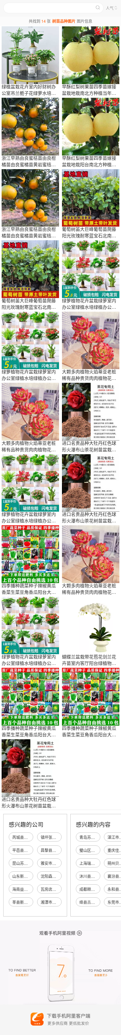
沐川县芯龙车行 (92, 876)
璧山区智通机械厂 (94, 850)
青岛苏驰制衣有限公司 (98, 837)
